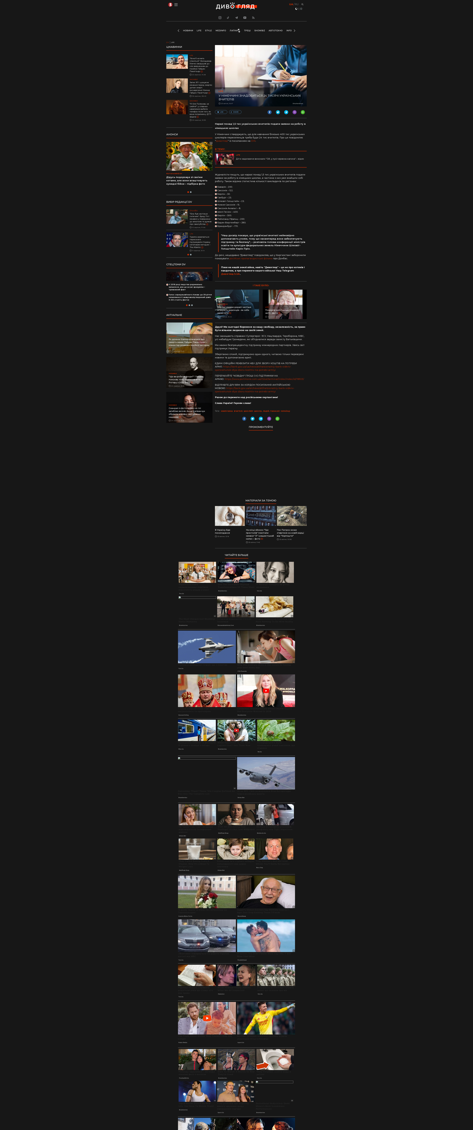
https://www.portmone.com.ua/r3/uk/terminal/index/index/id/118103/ (264, 379)
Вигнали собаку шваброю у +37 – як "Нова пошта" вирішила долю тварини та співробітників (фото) (201, 244)
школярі (248, 411)
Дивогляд (222, 141)
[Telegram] (236, 18)
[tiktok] (228, 18)
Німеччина (227, 411)
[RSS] (253, 18)
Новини (188, 30)
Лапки (234, 30)
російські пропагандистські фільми (251, 258)
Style (208, 30)
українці (285, 411)
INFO (289, 30)
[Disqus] (261, 466)
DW (253, 141)
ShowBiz (259, 30)
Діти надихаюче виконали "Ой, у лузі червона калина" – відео (270, 159)
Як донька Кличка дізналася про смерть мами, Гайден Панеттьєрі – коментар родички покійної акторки (189, 347)
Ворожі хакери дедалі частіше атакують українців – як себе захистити (234, 310)
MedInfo (221, 30)
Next (294, 30)
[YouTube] (245, 18)
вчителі (238, 411)
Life (199, 30)
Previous (178, 30)
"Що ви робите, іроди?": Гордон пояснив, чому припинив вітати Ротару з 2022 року (186, 385)
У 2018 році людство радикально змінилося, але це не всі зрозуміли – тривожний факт (187, 292)
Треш (247, 30)
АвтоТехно (276, 30)
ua (291, 4)
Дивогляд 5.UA (230, 274)
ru (297, 4)
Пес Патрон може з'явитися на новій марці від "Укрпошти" (290, 533)
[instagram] (219, 18)
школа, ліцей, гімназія (266, 411)
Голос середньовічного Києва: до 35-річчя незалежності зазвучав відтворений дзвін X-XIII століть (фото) (190, 302)
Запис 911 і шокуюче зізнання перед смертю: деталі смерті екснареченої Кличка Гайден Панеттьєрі (201, 87)
